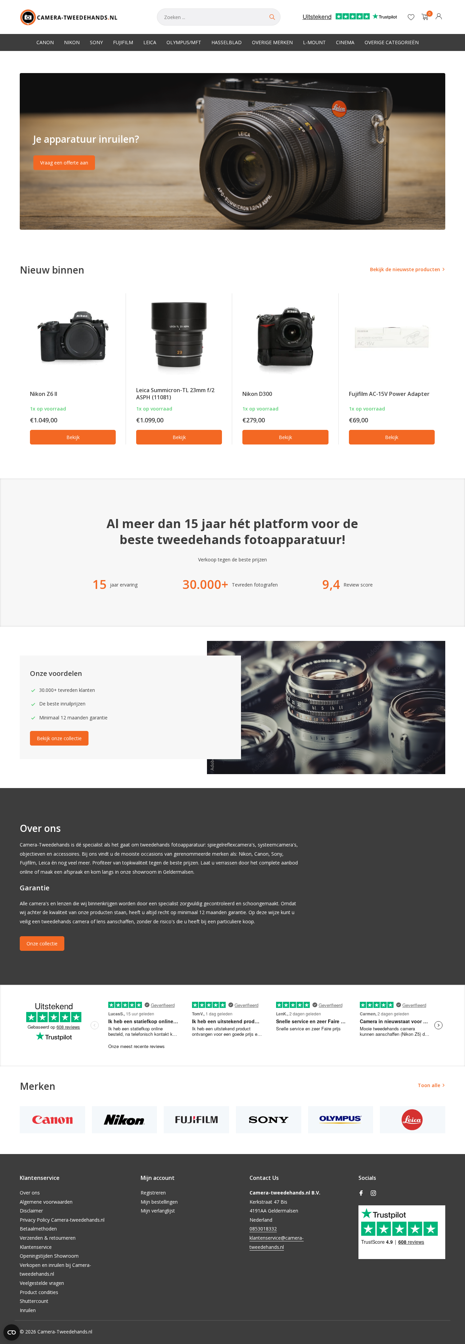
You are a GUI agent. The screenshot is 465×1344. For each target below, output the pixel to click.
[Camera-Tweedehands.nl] (81, 17)
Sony (96, 42)
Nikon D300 (257, 394)
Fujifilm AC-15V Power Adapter (389, 394)
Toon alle (429, 1085)
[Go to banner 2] (232, 151)
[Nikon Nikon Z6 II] (73, 336)
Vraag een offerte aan (64, 162)
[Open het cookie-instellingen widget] (11, 1332)
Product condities (39, 1292)
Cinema (345, 42)
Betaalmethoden (38, 1228)
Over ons (30, 1192)
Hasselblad (226, 42)
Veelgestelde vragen (42, 1283)
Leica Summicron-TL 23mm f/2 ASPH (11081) (175, 393)
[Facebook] (361, 1193)
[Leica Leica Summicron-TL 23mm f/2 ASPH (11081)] (179, 336)
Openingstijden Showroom (49, 1256)
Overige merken (272, 42)
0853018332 (263, 1228)
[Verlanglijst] (411, 17)
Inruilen (28, 1310)
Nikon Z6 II (43, 394)
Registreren (153, 1192)
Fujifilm (123, 42)
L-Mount (314, 42)
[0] (423, 17)
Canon (45, 42)
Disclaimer (31, 1210)
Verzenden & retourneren (48, 1238)
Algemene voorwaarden (46, 1202)
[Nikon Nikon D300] (285, 336)
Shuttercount (34, 1301)
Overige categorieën (392, 42)
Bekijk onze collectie (59, 738)
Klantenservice (36, 1247)
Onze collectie (42, 943)
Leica (149, 42)
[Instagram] (373, 1193)
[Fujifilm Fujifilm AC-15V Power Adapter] (392, 336)
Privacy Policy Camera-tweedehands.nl (62, 1220)
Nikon (72, 42)
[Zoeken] (272, 17)
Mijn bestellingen (159, 1202)
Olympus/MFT (183, 42)
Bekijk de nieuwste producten (405, 269)
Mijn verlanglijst (158, 1210)
